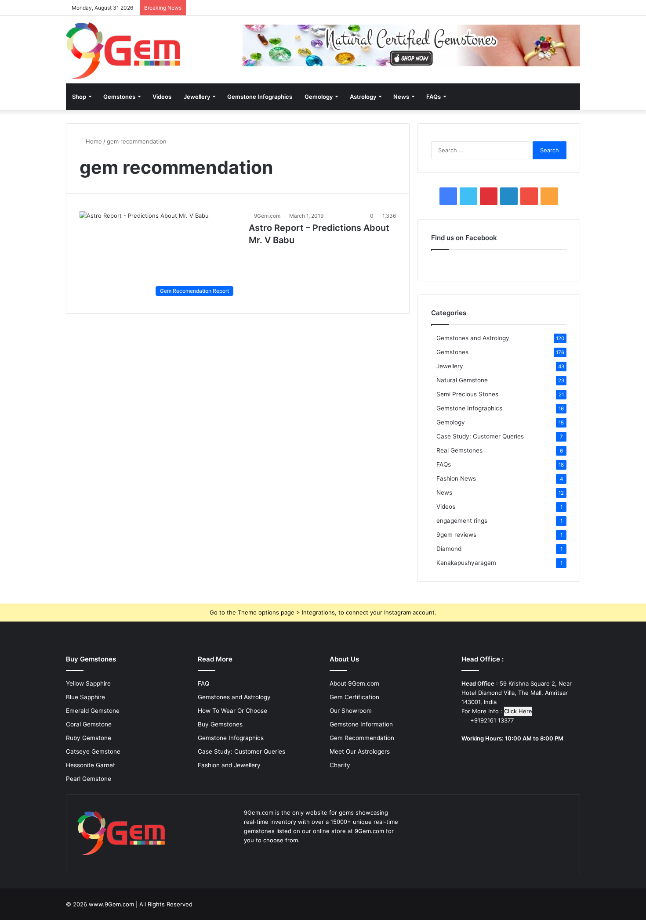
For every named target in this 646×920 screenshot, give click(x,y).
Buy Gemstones (220, 724)
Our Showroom (351, 710)
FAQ (203, 683)
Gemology (319, 96)
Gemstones (119, 96)
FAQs (433, 96)
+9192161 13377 (491, 720)
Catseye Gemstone (93, 751)
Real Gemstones (459, 450)
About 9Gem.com (354, 683)
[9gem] (123, 50)
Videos (161, 96)
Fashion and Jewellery (229, 765)
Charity (340, 765)
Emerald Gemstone (93, 710)
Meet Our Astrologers (360, 751)
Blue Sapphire (85, 697)
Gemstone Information (361, 724)
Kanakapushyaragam (466, 562)
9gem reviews (456, 534)
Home (93, 141)
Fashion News (456, 478)
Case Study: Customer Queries (480, 436)
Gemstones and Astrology (472, 337)
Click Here (518, 711)
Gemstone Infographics (259, 96)
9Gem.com (267, 215)
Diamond (448, 548)
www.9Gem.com (111, 904)
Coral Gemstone (89, 724)
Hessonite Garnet (90, 765)
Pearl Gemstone (88, 778)
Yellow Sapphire (88, 683)
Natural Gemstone (462, 380)
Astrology (363, 96)
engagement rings (461, 520)
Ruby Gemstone (88, 737)
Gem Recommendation (362, 737)
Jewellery (197, 96)
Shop (79, 96)
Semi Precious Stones (467, 394)
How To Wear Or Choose (232, 710)
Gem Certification (354, 697)
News (401, 96)
